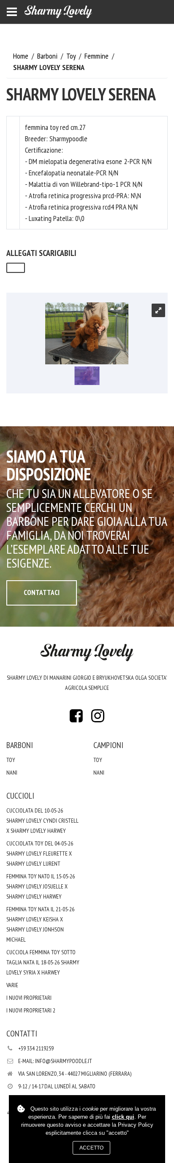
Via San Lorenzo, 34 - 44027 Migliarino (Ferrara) (74, 1073)
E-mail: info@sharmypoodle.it (55, 1061)
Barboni (48, 56)
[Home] (58, 11)
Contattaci (42, 592)
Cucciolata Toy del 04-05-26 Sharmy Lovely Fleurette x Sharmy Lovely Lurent (39, 853)
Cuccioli (20, 795)
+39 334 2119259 (36, 1048)
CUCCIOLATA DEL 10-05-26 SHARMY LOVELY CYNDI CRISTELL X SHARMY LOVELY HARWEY (42, 821)
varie (12, 985)
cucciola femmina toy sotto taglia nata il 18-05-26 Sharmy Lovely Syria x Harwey (42, 962)
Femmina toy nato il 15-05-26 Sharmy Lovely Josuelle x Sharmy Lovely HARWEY (40, 886)
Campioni (108, 745)
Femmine (97, 56)
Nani (11, 772)
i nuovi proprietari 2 (30, 1010)
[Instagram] (97, 718)
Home (21, 56)
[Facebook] (76, 718)
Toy (71, 56)
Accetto (91, 1148)
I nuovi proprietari (29, 997)
